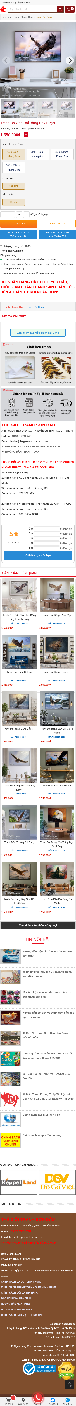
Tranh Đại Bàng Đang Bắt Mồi (19, 728)
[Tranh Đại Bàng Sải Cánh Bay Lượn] (19, 766)
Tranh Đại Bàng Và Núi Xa (57, 785)
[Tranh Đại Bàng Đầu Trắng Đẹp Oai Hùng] (57, 823)
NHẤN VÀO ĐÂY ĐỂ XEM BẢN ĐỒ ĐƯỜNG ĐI (33, 446)
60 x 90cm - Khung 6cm (13, 154)
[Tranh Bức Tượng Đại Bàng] (19, 823)
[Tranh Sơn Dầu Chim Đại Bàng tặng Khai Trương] (19, 595)
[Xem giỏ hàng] (70, 9)
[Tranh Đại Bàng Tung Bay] (57, 652)
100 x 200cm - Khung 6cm (13, 167)
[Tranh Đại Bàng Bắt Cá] (19, 652)
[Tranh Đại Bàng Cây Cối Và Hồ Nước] (57, 709)
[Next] (70, 60)
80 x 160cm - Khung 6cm (62, 154)
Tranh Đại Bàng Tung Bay (57, 672)
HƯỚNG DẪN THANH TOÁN (22, 451)
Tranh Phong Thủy (14, 307)
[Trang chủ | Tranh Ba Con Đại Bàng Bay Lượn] (3, 9)
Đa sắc (14, 202)
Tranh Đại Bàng (35, 307)
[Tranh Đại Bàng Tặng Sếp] (57, 595)
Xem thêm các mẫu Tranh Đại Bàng (38, 332)
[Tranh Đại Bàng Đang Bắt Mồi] (19, 709)
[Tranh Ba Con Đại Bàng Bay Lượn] (38, 97)
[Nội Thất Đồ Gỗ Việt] (57, 1182)
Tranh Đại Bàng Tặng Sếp (57, 615)
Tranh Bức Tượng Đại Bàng (19, 842)
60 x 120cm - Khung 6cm (38, 154)
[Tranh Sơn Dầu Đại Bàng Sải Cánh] (57, 879)
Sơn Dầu (13, 186)
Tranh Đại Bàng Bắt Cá (19, 672)
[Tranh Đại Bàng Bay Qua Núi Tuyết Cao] (19, 879)
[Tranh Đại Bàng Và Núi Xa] (57, 766)
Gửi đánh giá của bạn (38, 555)
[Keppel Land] (18, 1182)
